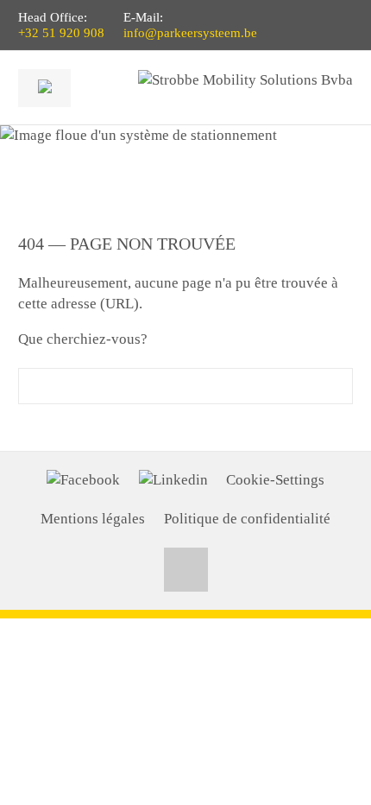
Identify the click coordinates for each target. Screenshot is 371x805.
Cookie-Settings (275, 480)
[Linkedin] (173, 480)
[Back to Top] (186, 570)
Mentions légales (93, 518)
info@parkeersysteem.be (190, 33)
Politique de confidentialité (247, 518)
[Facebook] (83, 480)
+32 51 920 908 (61, 33)
